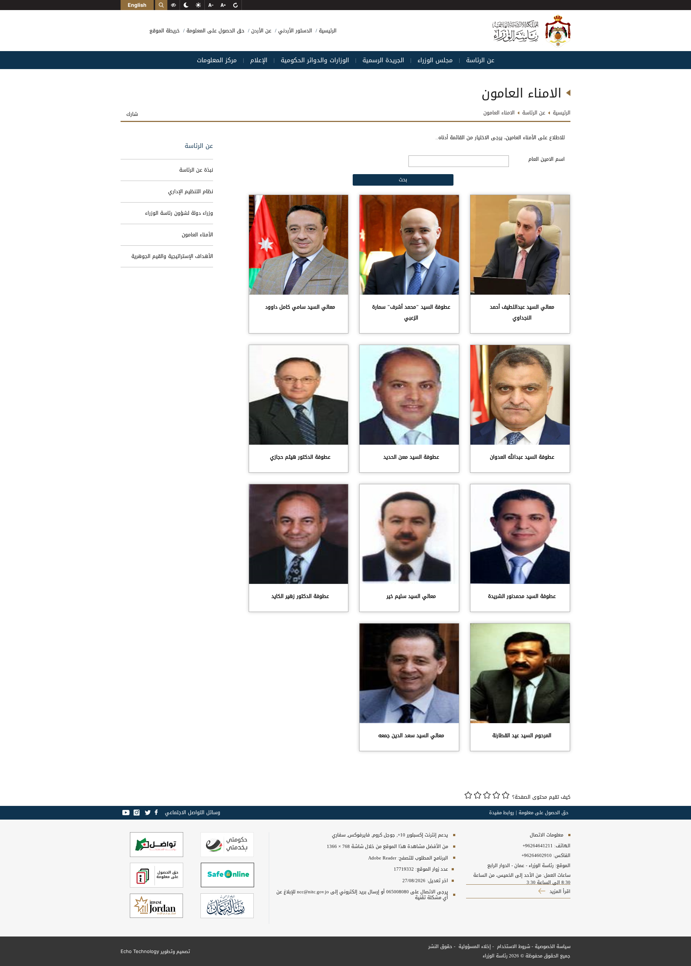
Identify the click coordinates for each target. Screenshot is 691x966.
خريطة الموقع (164, 31)
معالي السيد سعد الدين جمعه (411, 735)
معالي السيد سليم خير (411, 596)
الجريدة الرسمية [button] (383, 60)
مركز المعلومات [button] (217, 60)
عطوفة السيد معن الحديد (411, 457)
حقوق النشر (440, 946)
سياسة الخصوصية (552, 946)
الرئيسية (327, 31)
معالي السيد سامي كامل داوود (300, 307)
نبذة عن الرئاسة (196, 170)
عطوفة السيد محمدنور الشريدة (522, 596)
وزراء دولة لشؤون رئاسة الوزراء (179, 213)
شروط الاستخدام (513, 946)
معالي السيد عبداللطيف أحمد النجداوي (522, 312)
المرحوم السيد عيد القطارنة (521, 735)
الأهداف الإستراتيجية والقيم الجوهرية (172, 256)
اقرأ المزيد (559, 891)
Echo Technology (140, 951)
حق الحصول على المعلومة (214, 31)
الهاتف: (561, 845)
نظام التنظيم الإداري (190, 191)
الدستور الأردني (294, 31)
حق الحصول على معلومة (544, 813)
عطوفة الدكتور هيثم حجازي (300, 457)
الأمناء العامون (197, 235)
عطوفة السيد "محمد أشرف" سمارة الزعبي (411, 312)
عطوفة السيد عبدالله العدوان (522, 457)
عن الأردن (260, 31)
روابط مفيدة (501, 813)
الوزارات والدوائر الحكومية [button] (315, 60)
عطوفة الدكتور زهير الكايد (300, 596)
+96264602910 (536, 855)
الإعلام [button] (258, 60)
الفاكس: (561, 855)
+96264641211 (538, 845)
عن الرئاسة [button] (480, 60)
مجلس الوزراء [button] (435, 60)
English (137, 5)
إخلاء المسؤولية (474, 946)
